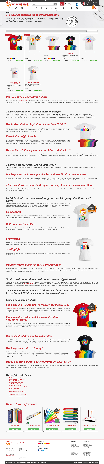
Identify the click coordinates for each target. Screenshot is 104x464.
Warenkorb (93, 8)
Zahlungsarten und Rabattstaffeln (25, 450)
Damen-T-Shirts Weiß (33, 82)
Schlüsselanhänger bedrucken (17, 391)
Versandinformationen (23, 451)
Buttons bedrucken (14, 388)
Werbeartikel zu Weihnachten (88, 456)
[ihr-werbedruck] (17, 3)
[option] (15, 419)
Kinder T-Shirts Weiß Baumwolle (15, 82)
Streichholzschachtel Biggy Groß (89, 425)
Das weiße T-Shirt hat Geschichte (17, 394)
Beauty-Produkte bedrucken (16, 381)
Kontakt (20, 448)
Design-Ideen (9, 10)
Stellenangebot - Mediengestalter (25, 452)
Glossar (20, 458)
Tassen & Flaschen (29, 10)
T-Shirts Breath (52, 52)
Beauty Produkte (86, 446)
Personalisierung (86, 443)
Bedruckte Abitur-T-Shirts (87, 445)
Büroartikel (16, 10)
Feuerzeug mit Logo (86, 447)
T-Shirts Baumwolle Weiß (33, 52)
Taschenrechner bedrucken (16, 382)
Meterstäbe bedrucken (15, 390)
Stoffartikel (46, 10)
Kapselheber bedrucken (87, 450)
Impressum (93, 0)
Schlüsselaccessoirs (63, 10)
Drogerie (56, 10)
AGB (32, 462)
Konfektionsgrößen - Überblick (17, 384)
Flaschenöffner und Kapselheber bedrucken (20, 387)
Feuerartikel (22, 10)
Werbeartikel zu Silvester (87, 455)
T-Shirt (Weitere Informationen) (17, 379)
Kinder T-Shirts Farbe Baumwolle (70, 52)
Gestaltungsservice (86, 444)
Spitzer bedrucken (86, 453)
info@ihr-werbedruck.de (91, 3)
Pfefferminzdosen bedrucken (16, 377)
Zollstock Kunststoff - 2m (34, 425)
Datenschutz (37, 462)
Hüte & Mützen (72, 10)
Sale (77, 10)
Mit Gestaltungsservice (38, 1)
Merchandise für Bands (87, 452)
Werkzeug (36, 10)
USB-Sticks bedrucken (15, 393)
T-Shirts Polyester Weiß (89, 52)
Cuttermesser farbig (71, 425)
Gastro (41, 10)
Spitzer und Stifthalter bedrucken (18, 396)
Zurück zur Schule (86, 458)
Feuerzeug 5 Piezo (15, 425)
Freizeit (51, 10)
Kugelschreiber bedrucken (16, 385)
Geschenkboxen (86, 448)
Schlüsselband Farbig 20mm (52, 425)
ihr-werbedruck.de (22, 100)
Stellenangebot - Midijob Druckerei (25, 454)
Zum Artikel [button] (19, 60)
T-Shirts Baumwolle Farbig (15, 52)
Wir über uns (21, 449)
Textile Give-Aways (86, 454)
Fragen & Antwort (22, 457)
